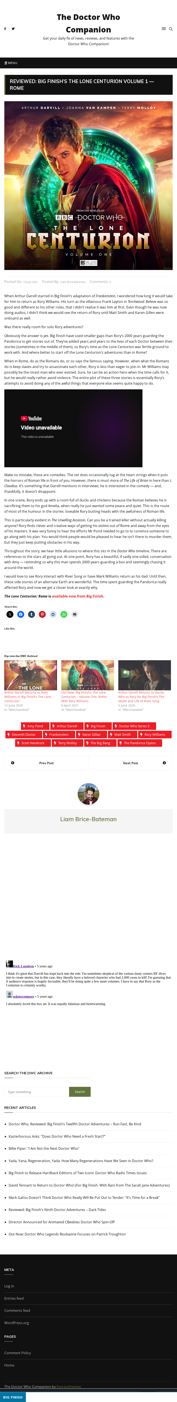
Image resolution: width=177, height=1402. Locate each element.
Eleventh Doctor (24, 734)
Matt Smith (122, 734)
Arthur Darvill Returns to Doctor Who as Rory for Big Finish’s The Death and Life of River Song (141, 696)
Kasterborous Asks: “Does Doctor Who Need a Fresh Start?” (57, 1136)
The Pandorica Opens (140, 743)
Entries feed (14, 1298)
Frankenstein (59, 734)
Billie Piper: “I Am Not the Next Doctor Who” (44, 1148)
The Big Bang (100, 743)
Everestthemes (69, 1386)
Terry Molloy (67, 743)
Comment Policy (17, 1353)
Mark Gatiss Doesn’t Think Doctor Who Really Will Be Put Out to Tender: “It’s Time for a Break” (84, 1197)
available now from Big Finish (77, 596)
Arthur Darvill (67, 726)
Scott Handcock (33, 743)
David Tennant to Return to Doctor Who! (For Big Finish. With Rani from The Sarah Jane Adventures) (89, 1185)
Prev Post (46, 763)
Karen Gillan (91, 734)
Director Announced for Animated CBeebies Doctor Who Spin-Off (62, 1222)
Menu (12, 63)
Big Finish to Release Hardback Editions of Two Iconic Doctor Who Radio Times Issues (78, 1173)
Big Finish (98, 726)
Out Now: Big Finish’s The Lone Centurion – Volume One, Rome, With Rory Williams (84, 696)
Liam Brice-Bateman (73, 282)
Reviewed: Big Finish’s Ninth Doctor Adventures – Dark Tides (57, 1209)
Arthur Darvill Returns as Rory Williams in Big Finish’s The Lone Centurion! (27, 696)
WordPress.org (16, 1322)
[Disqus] (88, 900)
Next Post (130, 763)
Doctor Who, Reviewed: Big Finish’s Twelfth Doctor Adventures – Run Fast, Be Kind (75, 1124)
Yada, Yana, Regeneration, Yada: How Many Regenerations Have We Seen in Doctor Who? (81, 1160)
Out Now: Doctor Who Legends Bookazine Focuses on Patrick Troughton (67, 1234)
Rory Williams (155, 734)
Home (9, 1365)
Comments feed (17, 1310)
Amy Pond (35, 726)
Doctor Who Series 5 (134, 726)
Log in (9, 1286)
